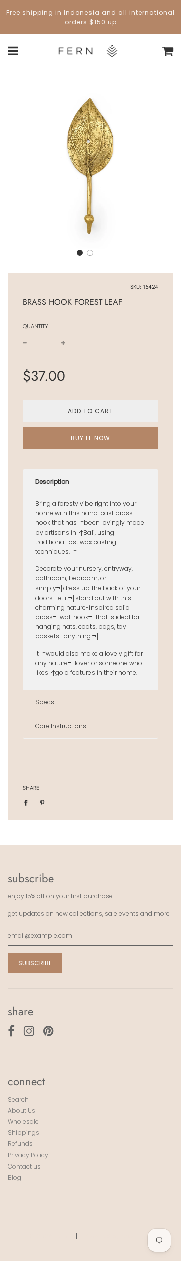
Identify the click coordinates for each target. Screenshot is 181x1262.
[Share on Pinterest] (42, 802)
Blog (14, 1177)
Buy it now (90, 438)
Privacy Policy (28, 1155)
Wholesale (23, 1121)
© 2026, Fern (48, 1236)
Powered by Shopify (114, 1236)
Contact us (24, 1166)
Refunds (20, 1143)
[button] (80, 253)
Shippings (23, 1132)
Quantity (35, 326)
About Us (21, 1110)
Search (18, 1099)
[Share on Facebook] (28, 802)
